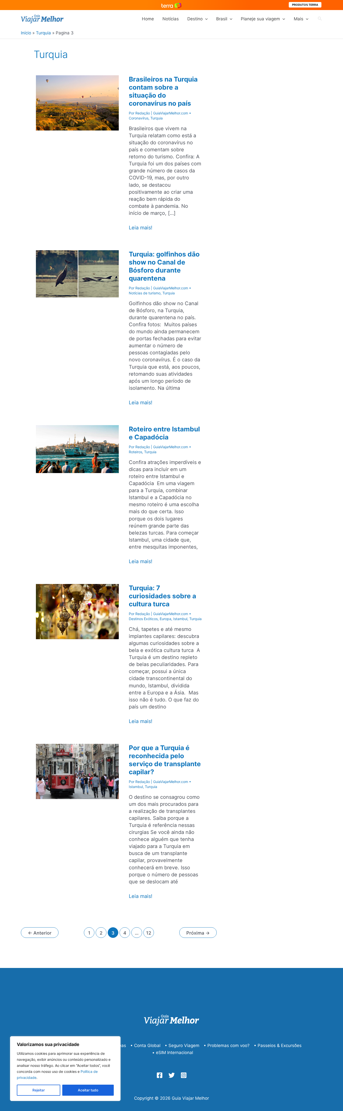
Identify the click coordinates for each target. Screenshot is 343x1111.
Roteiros (135, 452)
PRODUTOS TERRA (305, 4)
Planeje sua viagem (260, 18)
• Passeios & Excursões (278, 1045)
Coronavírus (138, 118)
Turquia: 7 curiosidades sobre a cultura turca (162, 596)
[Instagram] (184, 1075)
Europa (165, 619)
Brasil (221, 18)
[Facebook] (159, 1075)
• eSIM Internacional (172, 1052)
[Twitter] (171, 1075)
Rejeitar (38, 1090)
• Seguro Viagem (182, 1045)
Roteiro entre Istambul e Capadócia (164, 433)
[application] (205, 19)
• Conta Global (145, 1045)
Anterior (39, 933)
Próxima (198, 933)
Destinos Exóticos (143, 619)
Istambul (180, 619)
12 (148, 933)
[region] (65, 1068)
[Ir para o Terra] (171, 5)
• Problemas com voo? (227, 1045)
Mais (298, 18)
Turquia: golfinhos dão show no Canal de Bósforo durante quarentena (164, 266)
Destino (195, 18)
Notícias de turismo (144, 293)
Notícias (170, 18)
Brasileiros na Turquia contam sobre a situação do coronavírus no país (163, 91)
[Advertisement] (277, 142)
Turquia (156, 118)
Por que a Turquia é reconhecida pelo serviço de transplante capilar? (165, 760)
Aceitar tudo (88, 1090)
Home (148, 18)
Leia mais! (140, 227)
